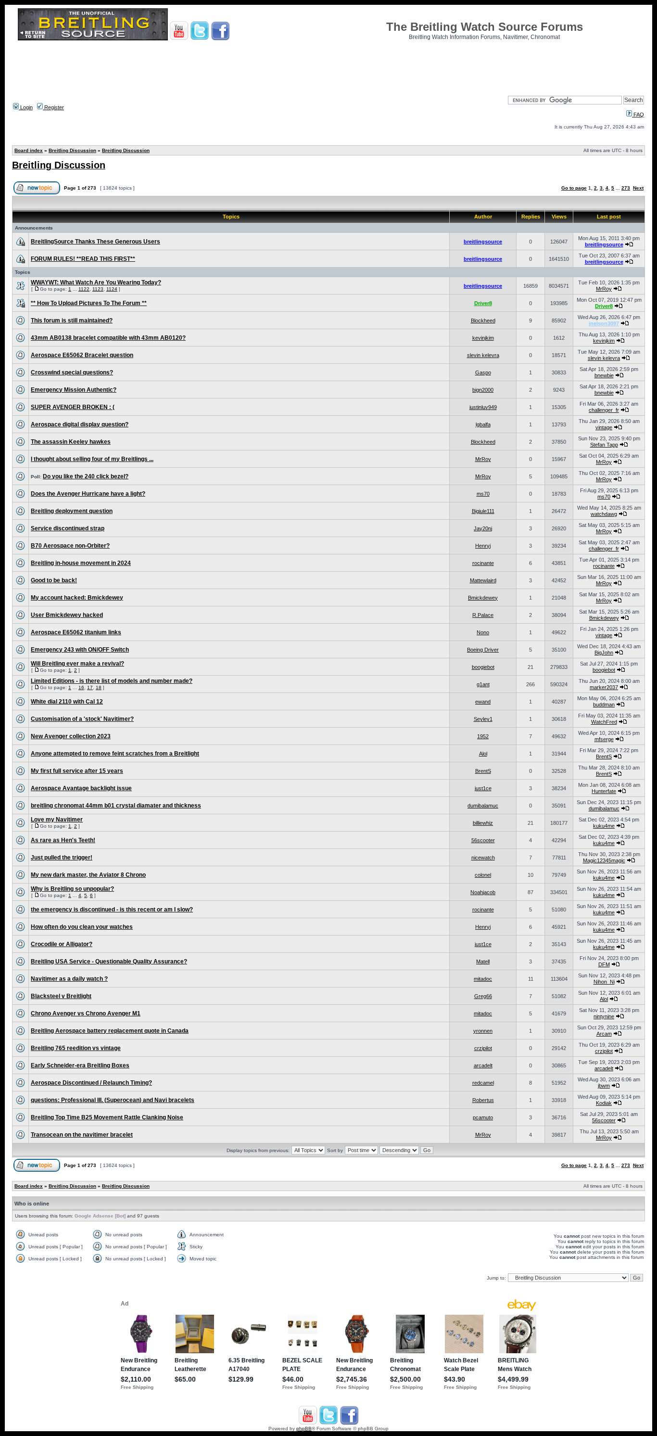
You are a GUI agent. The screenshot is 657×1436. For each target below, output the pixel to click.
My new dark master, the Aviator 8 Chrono (88, 875)
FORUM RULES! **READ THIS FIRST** (83, 259)
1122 (83, 289)
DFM (604, 964)
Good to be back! (54, 580)
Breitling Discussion (72, 150)
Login (26, 107)
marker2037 (604, 687)
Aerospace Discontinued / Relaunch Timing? (91, 1082)
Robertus (483, 1100)
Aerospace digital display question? (79, 424)
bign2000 (482, 390)
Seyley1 (483, 719)
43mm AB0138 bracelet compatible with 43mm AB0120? (108, 337)
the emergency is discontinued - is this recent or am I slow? (112, 909)
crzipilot (483, 1048)
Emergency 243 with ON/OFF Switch (80, 649)
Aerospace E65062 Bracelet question (82, 355)
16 (81, 687)
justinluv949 (483, 407)
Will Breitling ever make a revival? (77, 663)
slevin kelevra (483, 355)
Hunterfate (604, 791)
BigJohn (603, 652)
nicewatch (483, 857)
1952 (483, 736)
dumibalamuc (482, 805)
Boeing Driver (483, 650)
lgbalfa (483, 424)
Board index (28, 150)
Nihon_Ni (604, 982)
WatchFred (604, 722)
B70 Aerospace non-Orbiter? (70, 545)
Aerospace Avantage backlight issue (81, 788)
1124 (111, 289)
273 (625, 188)
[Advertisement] (328, 65)
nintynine (604, 1016)
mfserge (604, 739)
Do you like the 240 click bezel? (85, 476)
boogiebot (483, 667)
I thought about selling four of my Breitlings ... (92, 459)
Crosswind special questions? (72, 372)
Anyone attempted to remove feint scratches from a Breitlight (115, 753)
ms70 (483, 494)
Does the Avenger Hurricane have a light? (88, 493)
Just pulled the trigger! (61, 857)
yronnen (483, 1031)
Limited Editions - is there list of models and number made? (111, 681)
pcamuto (483, 1117)
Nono (483, 632)
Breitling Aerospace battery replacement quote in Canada (110, 1030)
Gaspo (483, 372)
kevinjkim (483, 338)
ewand (483, 702)
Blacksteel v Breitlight (61, 996)
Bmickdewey (483, 598)
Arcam (604, 1034)
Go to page (574, 188)
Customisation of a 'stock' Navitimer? (82, 719)
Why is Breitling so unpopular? (72, 888)
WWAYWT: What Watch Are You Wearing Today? (96, 282)
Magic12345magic (604, 860)
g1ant (483, 684)
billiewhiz (483, 823)
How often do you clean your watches (82, 926)
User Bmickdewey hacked (67, 615)
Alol (483, 753)
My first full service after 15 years (77, 771)
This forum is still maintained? (72, 320)
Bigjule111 (483, 511)
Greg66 (483, 996)
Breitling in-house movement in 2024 (81, 563)
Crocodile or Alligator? (61, 944)
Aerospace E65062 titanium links (76, 632)
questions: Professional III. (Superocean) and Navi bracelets (112, 1100)
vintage (603, 427)
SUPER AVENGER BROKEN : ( (72, 407)
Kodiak (604, 1103)
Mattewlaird (483, 580)
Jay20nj (483, 528)
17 (90, 687)
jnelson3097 (604, 323)
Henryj (483, 546)
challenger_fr (604, 410)
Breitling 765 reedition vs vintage (76, 1048)
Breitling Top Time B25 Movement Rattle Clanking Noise (107, 1117)
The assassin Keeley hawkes (71, 441)
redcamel (483, 1083)
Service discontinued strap (67, 528)
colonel (483, 875)
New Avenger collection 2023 (71, 736)
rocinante (483, 563)
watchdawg (604, 514)
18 (98, 687)
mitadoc (483, 979)
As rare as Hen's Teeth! (63, 840)
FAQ (638, 114)
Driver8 (483, 303)
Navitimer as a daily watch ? (69, 978)
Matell (483, 961)
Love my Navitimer (57, 819)
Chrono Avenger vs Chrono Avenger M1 (85, 1013)
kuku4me (604, 826)
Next (638, 188)
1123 (97, 289)
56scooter (483, 840)
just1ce (483, 788)
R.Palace (482, 615)
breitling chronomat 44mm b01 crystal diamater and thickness (116, 805)
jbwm (604, 1086)
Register (53, 107)
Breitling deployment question (72, 511)
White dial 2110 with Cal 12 (67, 701)
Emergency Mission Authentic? (73, 389)
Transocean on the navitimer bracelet (82, 1134)
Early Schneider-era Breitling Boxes (80, 1065)
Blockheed (483, 320)
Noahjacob (482, 892)
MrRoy (604, 289)
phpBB (304, 1428)
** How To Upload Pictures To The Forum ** (89, 303)
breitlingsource (483, 241)
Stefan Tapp (604, 445)
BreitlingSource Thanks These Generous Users (95, 241)
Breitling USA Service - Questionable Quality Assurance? (109, 961)
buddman (604, 704)
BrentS (604, 756)
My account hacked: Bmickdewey (77, 597)
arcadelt (483, 1065)
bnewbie (604, 375)
